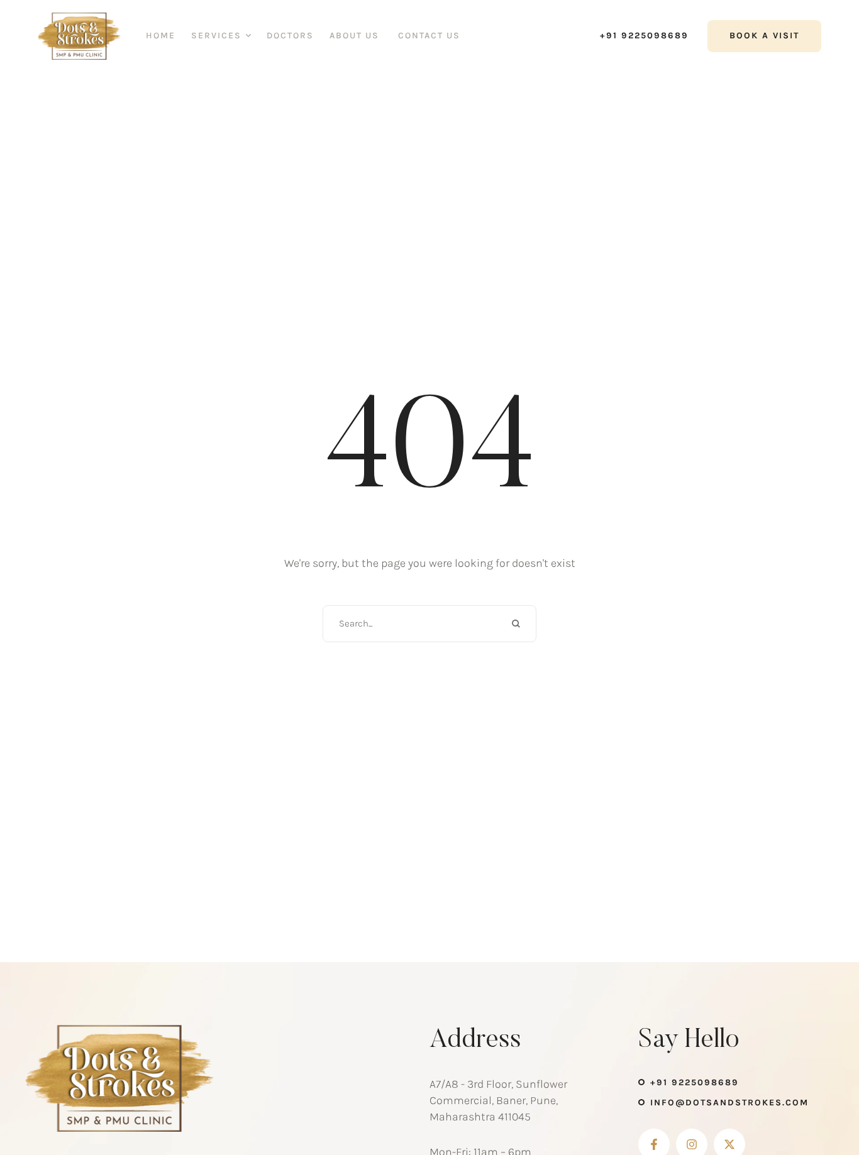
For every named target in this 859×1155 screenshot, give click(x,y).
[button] (638, 36)
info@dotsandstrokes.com (729, 1102)
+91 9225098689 (694, 1082)
